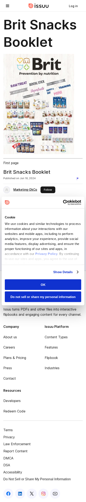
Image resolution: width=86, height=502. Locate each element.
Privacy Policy (46, 254)
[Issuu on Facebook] (8, 494)
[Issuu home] (38, 6)
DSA (6, 465)
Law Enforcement (17, 444)
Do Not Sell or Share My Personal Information (37, 479)
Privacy (9, 437)
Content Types (56, 337)
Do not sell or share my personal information (43, 297)
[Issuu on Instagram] (43, 494)
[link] (73, 6)
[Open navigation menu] (7, 6)
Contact (9, 378)
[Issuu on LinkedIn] (20, 494)
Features (51, 347)
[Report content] (78, 178)
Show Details (63, 272)
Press (7, 368)
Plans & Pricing (14, 358)
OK (43, 284)
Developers (12, 401)
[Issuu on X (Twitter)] (32, 494)
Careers (9, 347)
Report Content (15, 451)
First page (11, 163)
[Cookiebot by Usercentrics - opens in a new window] (63, 202)
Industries (52, 368)
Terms (8, 430)
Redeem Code (14, 411)
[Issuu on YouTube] (55, 494)
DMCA (8, 458)
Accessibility (12, 472)
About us (10, 337)
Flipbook (51, 358)
